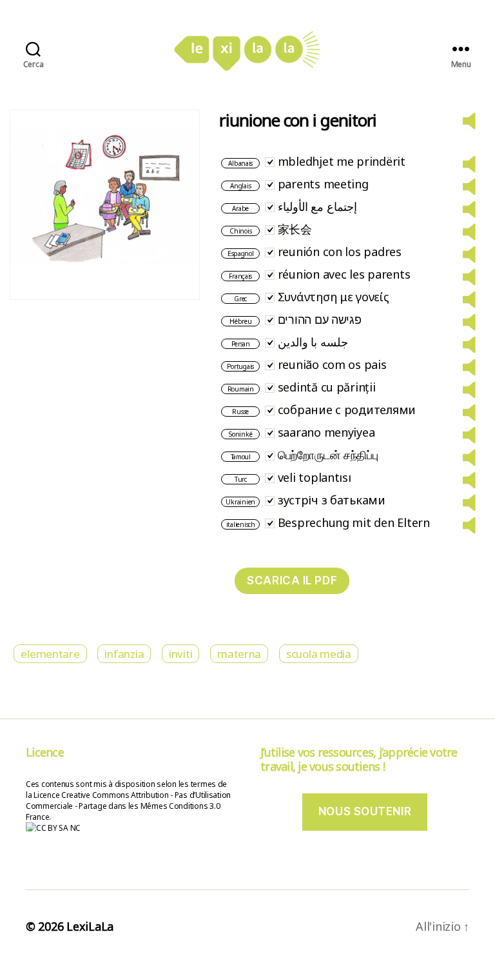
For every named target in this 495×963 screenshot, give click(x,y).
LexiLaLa (89, 926)
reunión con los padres (340, 251)
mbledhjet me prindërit (341, 161)
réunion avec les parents (344, 274)
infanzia (124, 653)
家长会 (295, 229)
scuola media (318, 653)
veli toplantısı (314, 477)
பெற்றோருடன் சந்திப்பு (328, 454)
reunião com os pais (332, 364)
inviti (180, 653)
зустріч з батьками (331, 500)
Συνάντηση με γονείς (333, 296)
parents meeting (323, 184)
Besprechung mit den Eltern (354, 522)
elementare (50, 653)
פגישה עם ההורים (320, 319)
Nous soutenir (364, 811)
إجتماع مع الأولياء (317, 206)
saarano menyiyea (326, 432)
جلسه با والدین (313, 342)
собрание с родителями (347, 409)
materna (239, 653)
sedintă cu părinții (327, 387)
